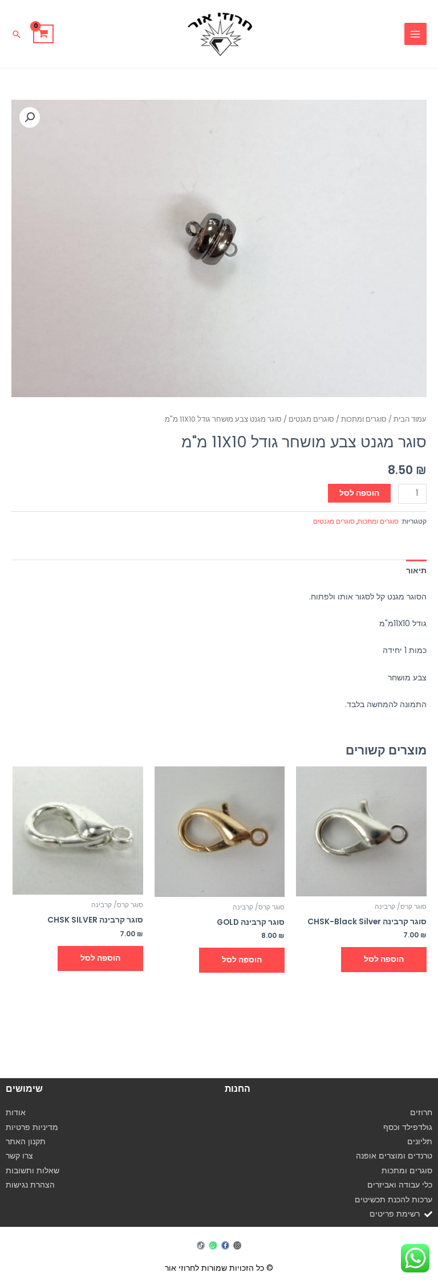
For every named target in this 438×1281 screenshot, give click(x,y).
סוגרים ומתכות (364, 419)
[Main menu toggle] (415, 34)
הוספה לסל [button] (384, 959)
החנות (237, 1089)
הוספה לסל (359, 493)
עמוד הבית (410, 419)
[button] (16, 34)
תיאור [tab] (416, 570)
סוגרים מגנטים (311, 419)
